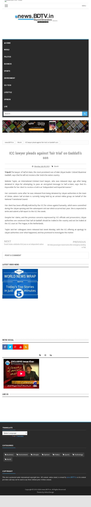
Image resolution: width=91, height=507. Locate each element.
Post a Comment (13, 255)
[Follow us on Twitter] (10, 347)
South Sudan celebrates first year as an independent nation (24, 244)
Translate (20, 436)
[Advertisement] (45, 30)
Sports (67, 455)
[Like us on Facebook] (5, 347)
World (56, 166)
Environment (23, 455)
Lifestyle (36, 455)
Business (10, 455)
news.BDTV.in (72, 477)
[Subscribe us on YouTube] (20, 347)
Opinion (47, 455)
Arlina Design (49, 492)
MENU (84, 6)
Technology (79, 455)
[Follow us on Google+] (15, 347)
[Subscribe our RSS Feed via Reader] (25, 347)
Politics (57, 455)
